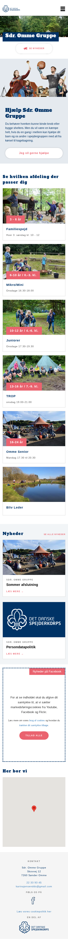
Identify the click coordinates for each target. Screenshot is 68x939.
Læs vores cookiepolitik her (34, 911)
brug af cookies (37, 720)
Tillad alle (34, 735)
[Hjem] (11, 8)
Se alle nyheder (55, 534)
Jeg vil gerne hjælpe (34, 153)
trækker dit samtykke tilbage (33, 725)
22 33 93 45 (34, 882)
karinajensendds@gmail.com (34, 886)
